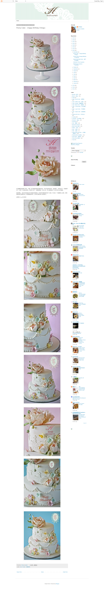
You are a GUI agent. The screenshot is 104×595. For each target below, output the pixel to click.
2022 (73, 41)
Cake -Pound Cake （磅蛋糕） (78, 99)
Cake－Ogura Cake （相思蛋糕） (79, 111)
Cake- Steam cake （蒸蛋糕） (78, 104)
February (75, 81)
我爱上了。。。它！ (77, 386)
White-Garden (76, 254)
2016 (73, 46)
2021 (73, 43)
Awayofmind (75, 356)
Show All (85, 423)
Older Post (65, 572)
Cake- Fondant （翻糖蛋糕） (25, 566)
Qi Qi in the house (76, 271)
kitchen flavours (76, 336)
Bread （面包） (75, 96)
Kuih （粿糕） (75, 123)
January (75, 83)
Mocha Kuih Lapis (76, 268)
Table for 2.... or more (77, 346)
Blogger (57, 583)
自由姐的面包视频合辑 (77, 333)
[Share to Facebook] (35, 565)
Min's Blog (75, 301)
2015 (73, 48)
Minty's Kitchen (76, 402)
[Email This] (30, 565)
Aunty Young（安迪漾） (78, 281)
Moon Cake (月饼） (76, 126)
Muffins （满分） (75, 127)
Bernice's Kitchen (76, 366)
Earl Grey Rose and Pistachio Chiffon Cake (82, 358)
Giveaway (74, 121)
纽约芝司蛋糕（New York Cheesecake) (81, 227)
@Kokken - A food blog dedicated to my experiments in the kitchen (79, 266)
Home (17, 20)
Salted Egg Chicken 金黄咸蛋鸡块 (82, 304)
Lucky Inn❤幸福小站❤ (77, 244)
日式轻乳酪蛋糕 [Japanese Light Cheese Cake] (82, 389)
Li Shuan (80, 26)
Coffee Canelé (81, 184)
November (75, 52)
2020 (73, 45)
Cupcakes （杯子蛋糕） (77, 118)
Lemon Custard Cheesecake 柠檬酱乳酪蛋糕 (82, 247)
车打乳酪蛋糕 (81, 323)
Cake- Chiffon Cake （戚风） (78, 101)
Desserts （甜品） (76, 120)
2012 (73, 87)
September (75, 69)
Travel (73, 139)
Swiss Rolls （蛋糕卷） (77, 136)
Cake (73, 97)
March (74, 79)
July (74, 72)
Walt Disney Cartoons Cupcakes (77, 64)
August (75, 70)
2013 (73, 85)
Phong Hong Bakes (77, 193)
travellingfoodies (76, 396)
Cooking (74, 117)
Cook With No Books (77, 213)
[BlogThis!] (32, 565)
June (74, 74)
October (75, 67)
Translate (81, 152)
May (74, 76)
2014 (73, 50)
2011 (73, 88)
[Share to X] (33, 565)
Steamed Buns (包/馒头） (77, 135)
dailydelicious (76, 183)
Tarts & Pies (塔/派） (76, 138)
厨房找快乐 (75, 291)
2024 (73, 38)
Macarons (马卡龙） (76, 124)
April (74, 77)
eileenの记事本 (76, 322)
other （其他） (75, 129)
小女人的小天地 (76, 203)
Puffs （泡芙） (75, 130)
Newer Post (19, 572)
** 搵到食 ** (75, 376)
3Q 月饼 (80, 272)
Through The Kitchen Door (78, 234)
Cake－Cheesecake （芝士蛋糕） (79, 106)
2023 (73, 39)
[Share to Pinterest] (36, 565)
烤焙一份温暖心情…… (77, 332)
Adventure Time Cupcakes (78, 62)
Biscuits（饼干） (75, 94)
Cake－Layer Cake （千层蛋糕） (79, 109)
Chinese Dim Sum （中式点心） (78, 114)
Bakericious (75, 312)
